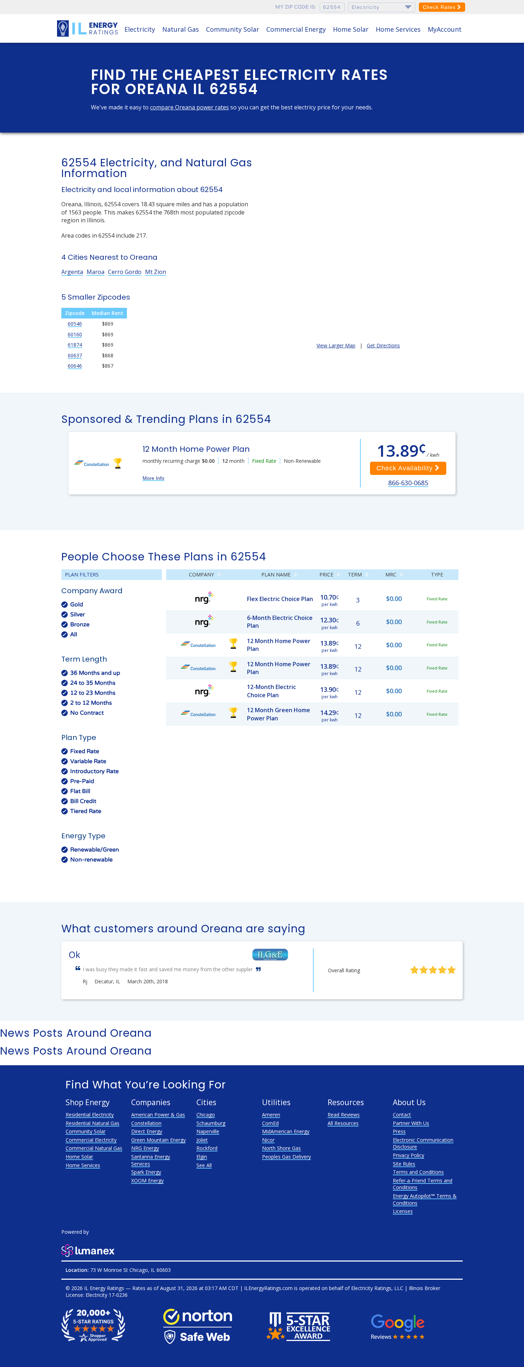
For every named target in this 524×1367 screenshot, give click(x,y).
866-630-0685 (408, 482)
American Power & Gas (158, 1114)
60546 (75, 323)
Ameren (271, 1114)
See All (204, 1165)
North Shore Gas (281, 1148)
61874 (75, 344)
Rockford (206, 1148)
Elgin (201, 1156)
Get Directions (383, 345)
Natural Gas (180, 29)
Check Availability (405, 468)
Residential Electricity (90, 1114)
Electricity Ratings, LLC (377, 1288)
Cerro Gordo (125, 272)
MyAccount (445, 29)
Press (399, 1131)
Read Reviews (344, 1114)
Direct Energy (146, 1131)
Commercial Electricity (91, 1139)
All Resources (343, 1123)
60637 (75, 355)
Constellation (146, 1123)
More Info (153, 478)
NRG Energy (145, 1148)
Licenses (403, 1211)
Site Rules (404, 1163)
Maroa (95, 272)
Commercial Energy (296, 29)
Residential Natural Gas (92, 1123)
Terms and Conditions (418, 1172)
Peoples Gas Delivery (286, 1156)
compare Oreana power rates (189, 107)
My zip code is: (295, 7)
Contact (402, 1114)
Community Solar (232, 29)
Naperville (207, 1131)
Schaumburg (210, 1123)
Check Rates (440, 7)
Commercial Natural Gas (94, 1148)
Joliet (202, 1139)
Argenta (72, 272)
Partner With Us (411, 1123)
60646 (75, 365)
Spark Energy (146, 1172)
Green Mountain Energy (158, 1139)
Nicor (268, 1139)
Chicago (205, 1114)
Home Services (398, 29)
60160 (75, 334)
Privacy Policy (408, 1155)
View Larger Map (336, 345)
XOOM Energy (147, 1180)
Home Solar (351, 29)
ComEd (270, 1123)
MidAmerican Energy (285, 1131)
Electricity (139, 29)
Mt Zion (155, 272)
